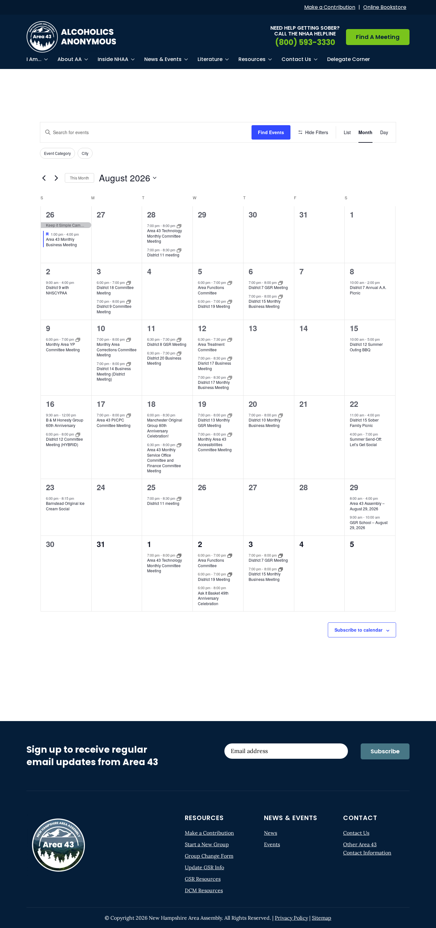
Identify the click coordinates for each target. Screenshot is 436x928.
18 (151, 403)
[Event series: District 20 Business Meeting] (179, 352)
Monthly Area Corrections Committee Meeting (117, 349)
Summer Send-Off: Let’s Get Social (366, 441)
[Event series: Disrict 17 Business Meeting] (230, 358)
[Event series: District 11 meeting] (179, 249)
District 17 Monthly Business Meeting (214, 384)
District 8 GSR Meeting (166, 344)
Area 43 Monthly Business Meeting (61, 241)
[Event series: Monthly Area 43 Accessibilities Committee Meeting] (230, 433)
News (270, 833)
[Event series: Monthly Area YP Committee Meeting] (78, 339)
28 (151, 214)
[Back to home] (71, 37)
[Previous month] (44, 178)
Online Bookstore (384, 7)
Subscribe (385, 751)
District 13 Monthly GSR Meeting (214, 422)
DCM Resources (204, 890)
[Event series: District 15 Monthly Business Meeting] (280, 295)
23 (50, 487)
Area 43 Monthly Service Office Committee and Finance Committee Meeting (164, 460)
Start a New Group (207, 844)
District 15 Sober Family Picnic (364, 422)
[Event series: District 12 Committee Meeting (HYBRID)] (78, 433)
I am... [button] (33, 59)
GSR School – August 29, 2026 (368, 525)
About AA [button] (69, 59)
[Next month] (56, 178)
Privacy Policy (291, 918)
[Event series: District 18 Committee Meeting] (128, 282)
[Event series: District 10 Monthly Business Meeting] (280, 414)
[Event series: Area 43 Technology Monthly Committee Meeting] (179, 225)
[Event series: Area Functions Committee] (230, 282)
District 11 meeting (163, 254)
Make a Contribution (329, 7)
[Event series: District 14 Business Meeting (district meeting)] (128, 363)
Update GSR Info (204, 867)
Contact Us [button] (296, 59)
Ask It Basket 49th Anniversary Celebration (213, 598)
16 (50, 403)
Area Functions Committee (211, 290)
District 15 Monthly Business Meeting (265, 303)
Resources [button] (252, 59)
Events (272, 844)
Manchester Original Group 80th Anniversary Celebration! (164, 427)
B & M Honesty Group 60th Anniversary (64, 422)
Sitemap (321, 918)
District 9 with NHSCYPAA (57, 290)
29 (354, 487)
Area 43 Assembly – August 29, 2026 (367, 505)
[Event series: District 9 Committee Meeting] (128, 301)
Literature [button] (210, 59)
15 (354, 328)
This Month (79, 177)
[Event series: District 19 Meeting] (230, 301)
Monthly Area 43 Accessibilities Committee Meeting (215, 444)
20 (253, 403)
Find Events (271, 132)
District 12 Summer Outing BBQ (366, 346)
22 (354, 403)
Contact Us (356, 833)
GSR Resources (203, 879)
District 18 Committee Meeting (115, 290)
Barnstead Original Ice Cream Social (65, 505)
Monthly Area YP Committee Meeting (63, 346)
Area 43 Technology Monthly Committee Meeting (164, 236)
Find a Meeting (378, 37)
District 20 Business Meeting (164, 360)
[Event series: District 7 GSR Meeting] (280, 282)
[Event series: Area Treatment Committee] (230, 339)
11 (151, 328)
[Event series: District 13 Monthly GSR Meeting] (230, 414)
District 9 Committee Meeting (114, 308)
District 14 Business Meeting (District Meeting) (114, 374)
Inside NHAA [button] (113, 59)
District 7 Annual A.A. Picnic (368, 290)
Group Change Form (209, 856)
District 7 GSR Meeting (268, 287)
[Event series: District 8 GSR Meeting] (179, 339)
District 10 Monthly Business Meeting (265, 422)
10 (101, 328)
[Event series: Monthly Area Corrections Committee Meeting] (128, 339)
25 (151, 487)
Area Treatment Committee (211, 346)
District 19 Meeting (214, 306)
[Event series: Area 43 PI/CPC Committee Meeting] (128, 414)
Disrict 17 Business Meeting (214, 365)
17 (101, 403)
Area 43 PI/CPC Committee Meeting (114, 422)
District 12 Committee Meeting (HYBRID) (64, 441)
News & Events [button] (163, 59)
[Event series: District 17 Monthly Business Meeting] (230, 376)
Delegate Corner (348, 59)
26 (50, 214)
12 (202, 328)
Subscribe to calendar (358, 630)
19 (202, 403)
